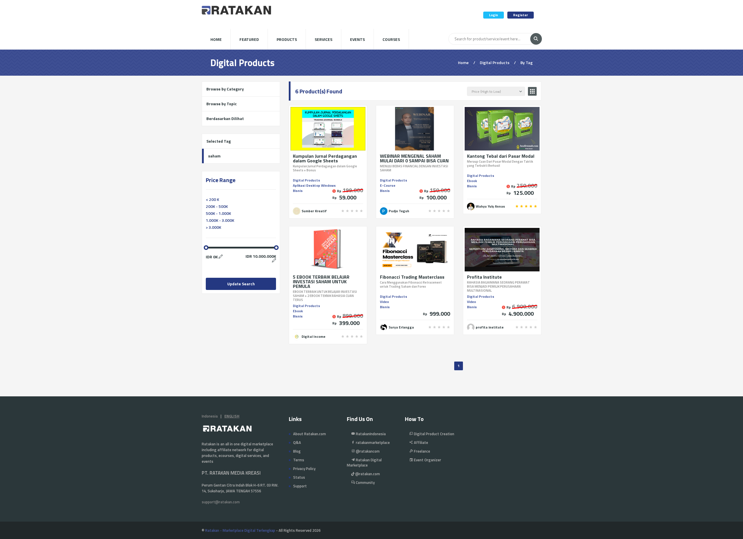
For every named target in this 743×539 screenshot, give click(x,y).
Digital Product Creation (433, 434)
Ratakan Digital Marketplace (364, 462)
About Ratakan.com (309, 434)
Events (357, 39)
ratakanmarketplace (372, 442)
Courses (391, 39)
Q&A (297, 442)
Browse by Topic (221, 104)
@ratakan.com (367, 474)
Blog (297, 451)
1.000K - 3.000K (220, 220)
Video (384, 301)
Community (365, 482)
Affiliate (420, 442)
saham (214, 156)
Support (300, 486)
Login (493, 15)
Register (520, 15)
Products (287, 39)
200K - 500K (217, 206)
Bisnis (298, 190)
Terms (298, 460)
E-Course (387, 185)
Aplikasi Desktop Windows (314, 185)
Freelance (421, 451)
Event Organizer (427, 460)
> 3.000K (213, 227)
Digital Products (306, 180)
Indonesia (210, 416)
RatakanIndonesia (370, 434)
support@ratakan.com (221, 502)
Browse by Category (225, 89)
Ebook (472, 181)
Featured (249, 39)
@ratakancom (367, 451)
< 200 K (212, 199)
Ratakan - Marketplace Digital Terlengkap (240, 530)
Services (323, 39)
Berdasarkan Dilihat (225, 118)
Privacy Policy (304, 468)
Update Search (241, 284)
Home (216, 39)
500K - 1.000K (218, 213)
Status (299, 477)
